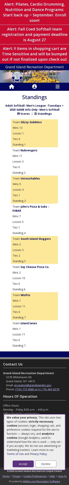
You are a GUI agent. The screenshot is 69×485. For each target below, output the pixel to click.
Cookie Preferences (35, 476)
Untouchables (30, 178)
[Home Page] (11, 87)
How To (62, 476)
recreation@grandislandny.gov (32, 385)
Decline (45, 464)
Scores (25, 113)
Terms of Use (15, 454)
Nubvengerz (29, 150)
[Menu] (58, 87)
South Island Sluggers (36, 239)
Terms (6, 476)
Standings (44, 113)
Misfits (25, 295)
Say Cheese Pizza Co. (35, 267)
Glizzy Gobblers (31, 122)
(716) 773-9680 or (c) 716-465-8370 (37, 389)
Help (52, 476)
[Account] (34, 87)
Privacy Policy (38, 454)
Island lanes (29, 323)
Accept (23, 464)
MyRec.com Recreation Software (41, 481)
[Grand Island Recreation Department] (34, 76)
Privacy (17, 476)
